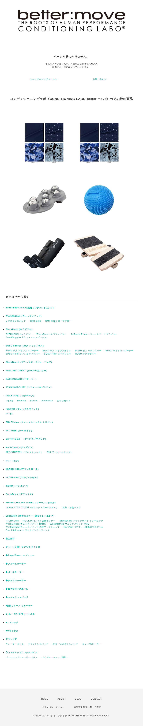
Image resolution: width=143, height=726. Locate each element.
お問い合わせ (100, 79)
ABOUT (62, 699)
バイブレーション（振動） (55, 657)
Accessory (47, 400)
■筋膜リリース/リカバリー (19, 605)
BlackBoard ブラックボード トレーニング (81, 521)
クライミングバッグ (38, 644)
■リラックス (12, 631)
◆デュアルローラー (16, 580)
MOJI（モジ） (13, 460)
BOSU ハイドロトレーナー (119, 350)
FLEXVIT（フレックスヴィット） (23, 409)
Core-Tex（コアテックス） (20, 494)
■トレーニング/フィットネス (20, 614)
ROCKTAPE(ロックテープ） (20, 396)
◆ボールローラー (15, 572)
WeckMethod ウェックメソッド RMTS (26, 524)
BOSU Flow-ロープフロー (57, 354)
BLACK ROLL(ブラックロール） (23, 469)
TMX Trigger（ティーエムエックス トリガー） (30, 422)
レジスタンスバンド (16, 321)
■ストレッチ (12, 622)
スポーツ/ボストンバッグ (65, 644)
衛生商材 (10, 538)
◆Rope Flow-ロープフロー (20, 555)
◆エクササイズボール (17, 589)
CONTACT (96, 699)
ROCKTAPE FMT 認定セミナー (39, 521)
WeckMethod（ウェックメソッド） (24, 316)
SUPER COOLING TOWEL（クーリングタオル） (31, 502)
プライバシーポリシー (53, 707)
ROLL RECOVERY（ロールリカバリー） (27, 370)
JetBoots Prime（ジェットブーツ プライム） (94, 334)
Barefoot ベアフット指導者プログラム (83, 527)
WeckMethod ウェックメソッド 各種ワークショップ (33, 527)
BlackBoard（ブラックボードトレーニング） (29, 362)
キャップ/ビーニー (91, 644)
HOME (44, 699)
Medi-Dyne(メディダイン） (20, 447)
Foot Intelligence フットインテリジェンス (28, 530)
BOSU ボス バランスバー (88, 350)
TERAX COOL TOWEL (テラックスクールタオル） (32, 507)
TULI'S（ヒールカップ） (60, 452)
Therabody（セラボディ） (20, 329)
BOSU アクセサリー (85, 354)
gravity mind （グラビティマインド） (26, 439)
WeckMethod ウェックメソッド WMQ (69, 524)
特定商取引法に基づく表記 (87, 707)
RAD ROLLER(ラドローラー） (22, 379)
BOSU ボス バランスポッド (57, 350)
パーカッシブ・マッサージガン (21, 657)
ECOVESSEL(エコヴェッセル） (22, 477)
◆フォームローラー (16, 564)
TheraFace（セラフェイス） (52, 334)
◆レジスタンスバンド (17, 597)
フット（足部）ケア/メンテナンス (23, 547)
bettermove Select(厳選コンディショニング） (30, 308)
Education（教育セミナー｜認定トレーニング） (31, 516)
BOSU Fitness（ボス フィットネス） (25, 346)
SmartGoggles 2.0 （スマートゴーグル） (27, 337)
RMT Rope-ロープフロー (58, 321)
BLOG (78, 699)
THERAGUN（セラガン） (19, 334)
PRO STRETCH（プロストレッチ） (24, 452)
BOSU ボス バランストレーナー (22, 350)
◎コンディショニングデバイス (21, 652)
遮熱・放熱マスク (72, 507)
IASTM (33, 400)
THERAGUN (12, 521)
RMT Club (35, 321)
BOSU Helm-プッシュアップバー (23, 354)
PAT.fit (9, 414)
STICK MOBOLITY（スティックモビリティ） (29, 387)
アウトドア (11, 639)
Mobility (21, 400)
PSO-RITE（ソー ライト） (19, 430)
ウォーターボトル (15, 644)
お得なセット (64, 400)
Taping (9, 400)
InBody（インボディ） (17, 486)
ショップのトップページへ (43, 79)
